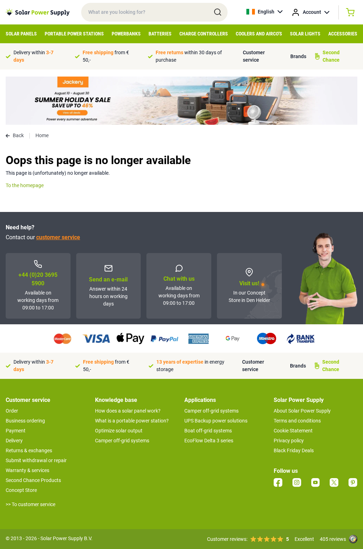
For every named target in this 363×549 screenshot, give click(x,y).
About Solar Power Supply (302, 411)
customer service (58, 237)
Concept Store (21, 490)
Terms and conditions (297, 421)
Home (42, 135)
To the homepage (25, 185)
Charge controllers (203, 34)
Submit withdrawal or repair (36, 460)
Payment (16, 430)
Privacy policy (289, 440)
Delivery (14, 440)
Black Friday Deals (294, 450)
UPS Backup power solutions (215, 421)
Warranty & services (27, 470)
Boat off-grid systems (208, 430)
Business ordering (25, 421)
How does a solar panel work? (128, 411)
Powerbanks (126, 34)
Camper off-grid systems (122, 440)
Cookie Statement (293, 430)
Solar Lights (305, 34)
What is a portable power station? (132, 421)
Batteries (160, 34)
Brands (298, 56)
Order (12, 411)
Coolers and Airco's (259, 34)
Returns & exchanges (29, 450)
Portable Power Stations (74, 34)
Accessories (342, 34)
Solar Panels (21, 34)
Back (18, 135)
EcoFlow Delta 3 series (208, 440)
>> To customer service (30, 504)
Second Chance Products (33, 480)
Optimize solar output (119, 430)
